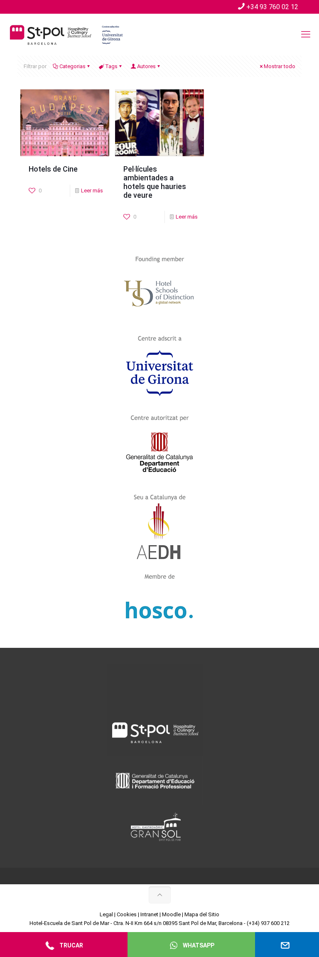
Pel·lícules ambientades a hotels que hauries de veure (154, 182)
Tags (111, 66)
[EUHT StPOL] (66, 34)
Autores (146, 66)
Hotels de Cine (53, 169)
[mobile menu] (306, 34)
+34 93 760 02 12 (272, 7)
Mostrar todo (279, 66)
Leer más (92, 190)
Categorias (72, 66)
